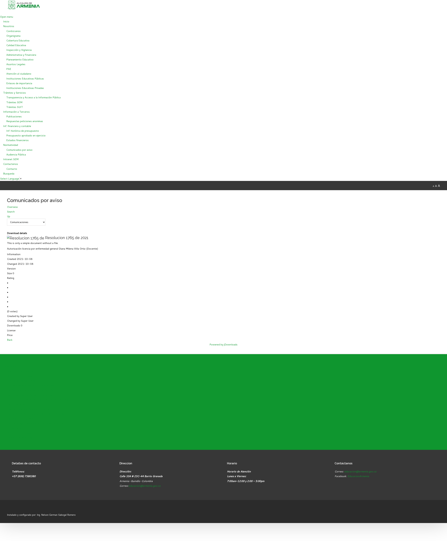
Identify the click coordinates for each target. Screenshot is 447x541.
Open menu (6, 17)
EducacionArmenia (358, 476)
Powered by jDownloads (223, 344)
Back (9, 340)
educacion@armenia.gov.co (145, 486)
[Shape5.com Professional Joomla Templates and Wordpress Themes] (14, 508)
